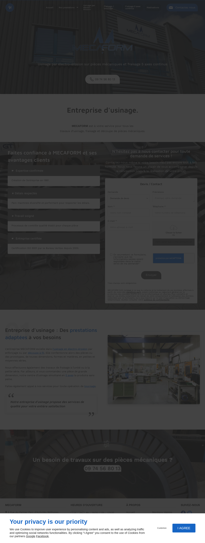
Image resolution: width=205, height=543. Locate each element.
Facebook (42, 536)
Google (30, 536)
